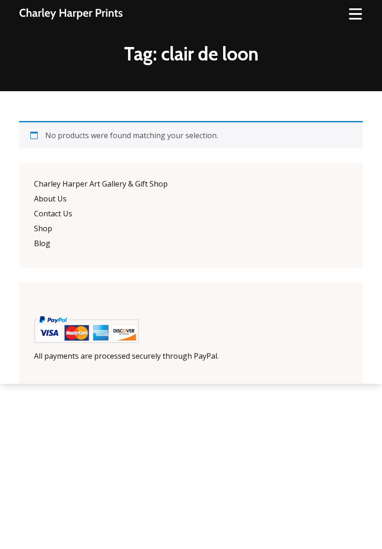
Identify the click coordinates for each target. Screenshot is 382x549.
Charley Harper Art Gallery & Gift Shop (101, 184)
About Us (50, 199)
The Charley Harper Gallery (71, 14)
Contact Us (53, 213)
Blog (42, 243)
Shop (43, 228)
